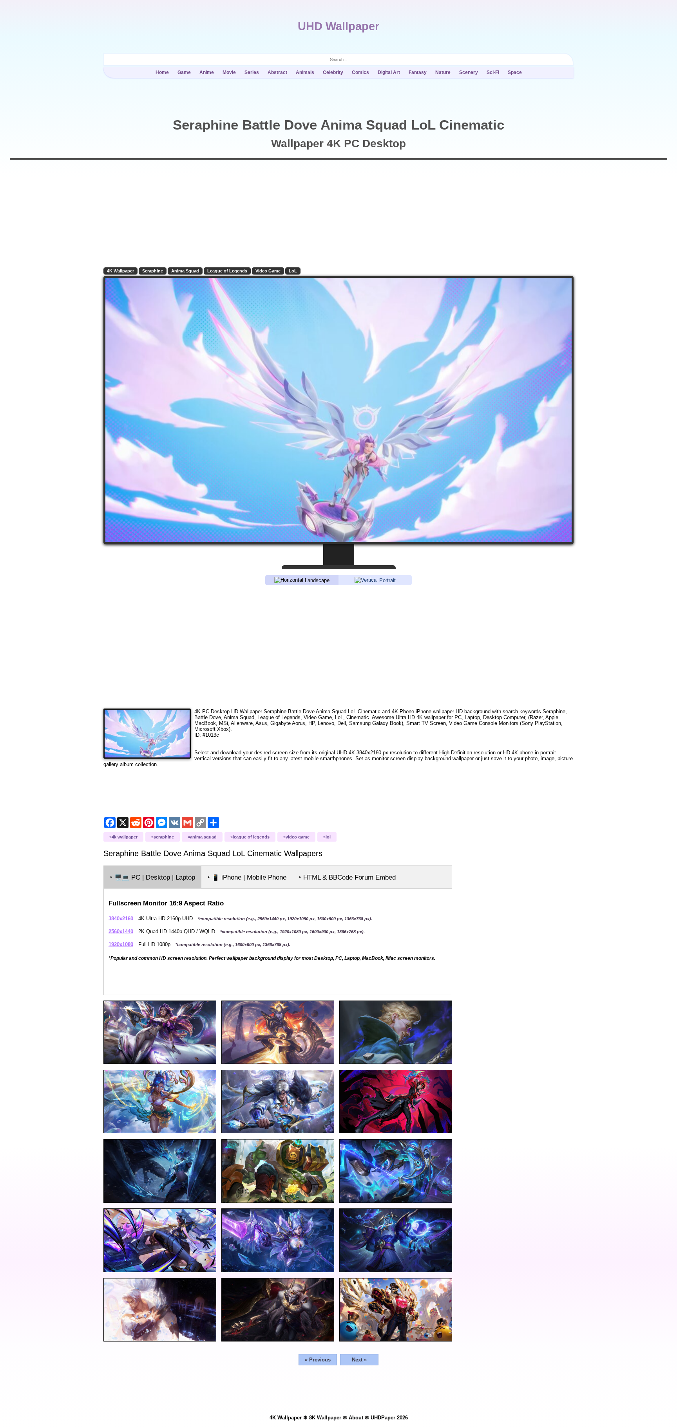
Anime (206, 72)
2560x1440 (121, 931)
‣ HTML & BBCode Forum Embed (347, 877)
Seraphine (152, 271)
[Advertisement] (338, 646)
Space (515, 72)
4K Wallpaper (120, 271)
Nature (443, 72)
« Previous (318, 1360)
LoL (293, 271)
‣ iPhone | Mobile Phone (247, 877)
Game (184, 72)
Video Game (268, 271)
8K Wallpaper (325, 1418)
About (356, 1418)
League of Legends (227, 271)
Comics (360, 72)
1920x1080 (121, 944)
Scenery (468, 72)
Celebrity (333, 72)
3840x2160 (121, 918)
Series (251, 72)
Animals (305, 72)
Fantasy (418, 72)
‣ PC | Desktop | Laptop (152, 877)
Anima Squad (185, 271)
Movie (229, 72)
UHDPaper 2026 (389, 1418)
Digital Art (389, 72)
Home (162, 72)
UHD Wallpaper (338, 26)
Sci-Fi (493, 72)
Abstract (277, 72)
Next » (359, 1360)
